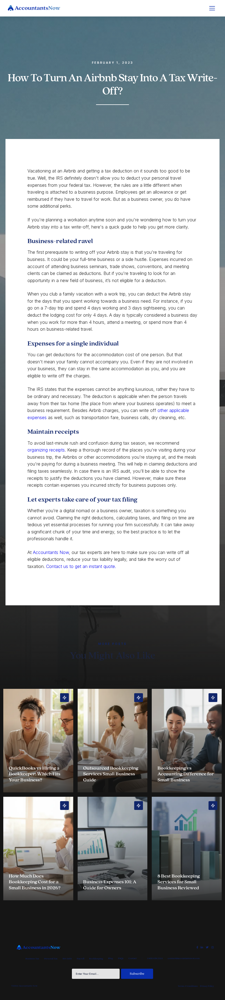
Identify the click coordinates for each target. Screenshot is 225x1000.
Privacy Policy (207, 986)
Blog (110, 958)
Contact (132, 958)
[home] (34, 8)
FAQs (120, 958)
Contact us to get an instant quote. (81, 566)
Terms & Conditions (188, 986)
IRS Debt (67, 958)
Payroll (80, 958)
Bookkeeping (96, 958)
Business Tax (32, 958)
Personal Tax (51, 958)
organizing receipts (46, 450)
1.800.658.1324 (155, 958)
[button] (212, 8)
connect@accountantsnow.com (183, 958)
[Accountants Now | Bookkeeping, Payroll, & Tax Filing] (38, 947)
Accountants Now (51, 552)
